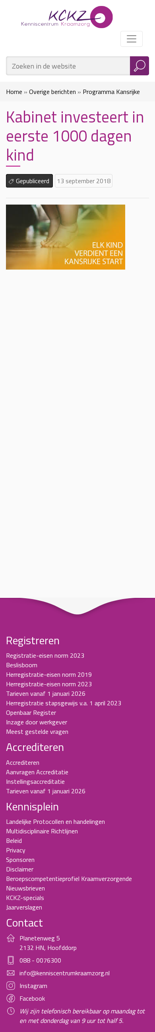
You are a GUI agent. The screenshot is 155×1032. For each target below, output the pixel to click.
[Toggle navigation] (131, 39)
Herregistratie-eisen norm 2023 (49, 684)
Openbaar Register (31, 712)
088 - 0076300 (40, 960)
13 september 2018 (83, 181)
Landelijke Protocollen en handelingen (55, 821)
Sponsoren (20, 859)
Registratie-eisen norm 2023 (45, 655)
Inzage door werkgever (36, 722)
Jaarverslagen (24, 907)
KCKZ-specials (25, 897)
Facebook (32, 998)
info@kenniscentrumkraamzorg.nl (64, 973)
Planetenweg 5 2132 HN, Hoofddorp (48, 942)
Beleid (14, 840)
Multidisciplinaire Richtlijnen (42, 831)
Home (14, 91)
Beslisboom (21, 665)
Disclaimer (19, 869)
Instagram (33, 985)
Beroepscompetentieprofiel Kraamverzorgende (69, 878)
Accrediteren (22, 762)
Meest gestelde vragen (37, 731)
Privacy (15, 850)
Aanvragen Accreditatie (37, 772)
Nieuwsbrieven (25, 888)
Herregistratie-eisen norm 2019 (49, 674)
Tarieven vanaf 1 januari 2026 (45, 693)
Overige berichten (52, 91)
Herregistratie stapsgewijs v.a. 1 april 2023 (63, 703)
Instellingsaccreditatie (35, 781)
